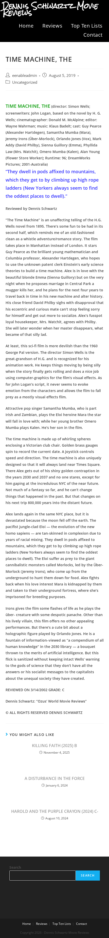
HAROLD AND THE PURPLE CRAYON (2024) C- (54, 811)
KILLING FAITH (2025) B (54, 745)
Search (15, 867)
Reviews (52, 25)
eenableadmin (24, 75)
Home (26, 25)
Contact (93, 34)
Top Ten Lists (87, 25)
